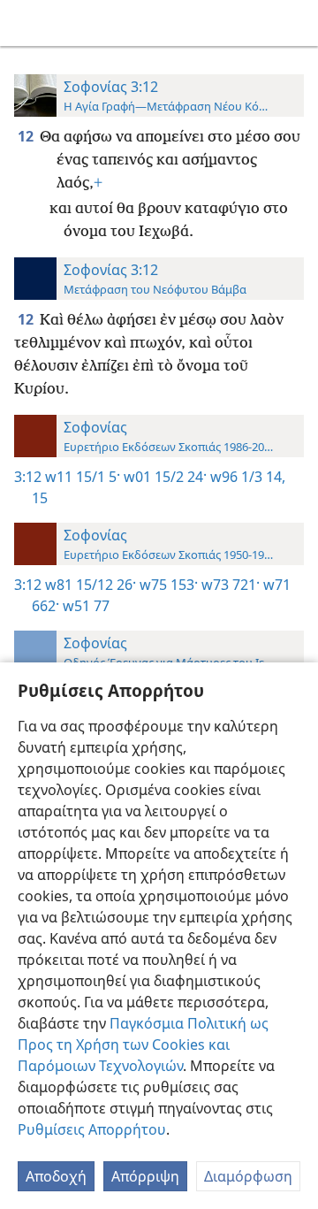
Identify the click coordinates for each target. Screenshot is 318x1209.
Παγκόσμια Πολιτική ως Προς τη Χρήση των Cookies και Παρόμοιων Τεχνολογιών (143, 1044)
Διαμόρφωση (248, 1176)
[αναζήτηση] (296, 23)
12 (27, 136)
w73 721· (229, 584)
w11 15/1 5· (82, 476)
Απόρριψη (145, 1176)
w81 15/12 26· (90, 584)
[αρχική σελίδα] (26, 23)
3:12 (28, 476)
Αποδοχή (56, 1176)
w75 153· (167, 584)
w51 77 (84, 606)
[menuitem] (26, 23)
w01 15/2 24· (163, 476)
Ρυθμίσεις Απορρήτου (92, 1129)
